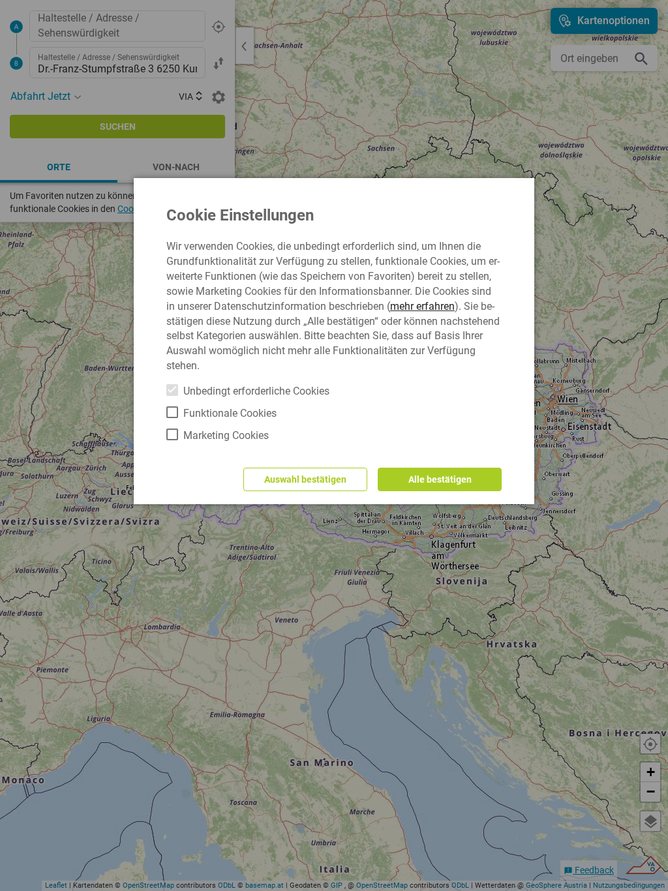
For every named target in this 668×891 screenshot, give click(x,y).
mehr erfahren (422, 306)
